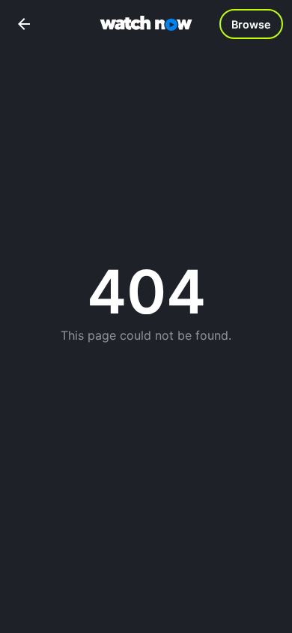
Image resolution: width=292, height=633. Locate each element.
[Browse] (251, 24)
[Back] (24, 24)
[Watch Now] (146, 25)
